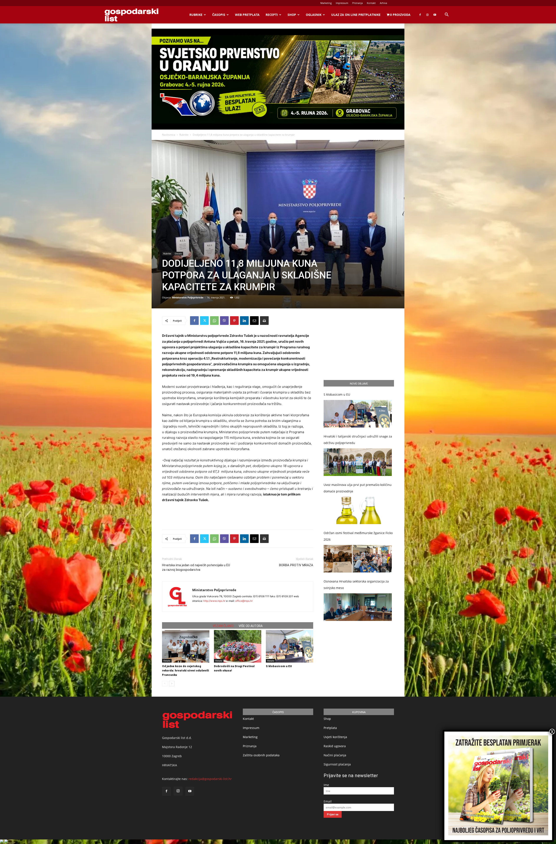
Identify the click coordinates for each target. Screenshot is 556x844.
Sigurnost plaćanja (337, 764)
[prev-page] (164, 683)
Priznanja (357, 3)
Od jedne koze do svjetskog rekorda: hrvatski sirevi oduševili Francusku (185, 670)
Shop (292, 15)
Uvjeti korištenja (335, 737)
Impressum (342, 3)
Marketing (326, 3)
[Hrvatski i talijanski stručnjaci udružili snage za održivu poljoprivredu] (358, 462)
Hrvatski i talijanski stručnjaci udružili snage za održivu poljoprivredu (358, 439)
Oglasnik (313, 15)
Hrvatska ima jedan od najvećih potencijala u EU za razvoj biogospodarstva (196, 567)
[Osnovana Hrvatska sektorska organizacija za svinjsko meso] (358, 607)
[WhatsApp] (214, 320)
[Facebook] (420, 14)
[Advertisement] (237, 515)
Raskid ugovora (335, 746)
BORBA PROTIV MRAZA (296, 565)
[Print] (264, 320)
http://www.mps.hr (214, 600)
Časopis (218, 15)
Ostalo (178, 253)
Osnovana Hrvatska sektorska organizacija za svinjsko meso (356, 584)
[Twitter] (204, 320)
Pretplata (330, 728)
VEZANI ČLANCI (223, 626)
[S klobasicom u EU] (289, 646)
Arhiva (383, 3)
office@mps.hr (244, 600)
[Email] (254, 320)
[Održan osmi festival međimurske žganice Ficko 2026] (358, 559)
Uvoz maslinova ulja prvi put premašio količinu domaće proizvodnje (358, 488)
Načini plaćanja (335, 755)
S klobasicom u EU (279, 666)
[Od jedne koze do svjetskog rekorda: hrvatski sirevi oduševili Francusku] (185, 646)
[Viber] (224, 320)
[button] (446, 15)
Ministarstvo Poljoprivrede (188, 297)
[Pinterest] (234, 320)
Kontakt (371, 3)
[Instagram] (427, 14)
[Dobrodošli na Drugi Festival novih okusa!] (237, 646)
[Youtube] (435, 14)
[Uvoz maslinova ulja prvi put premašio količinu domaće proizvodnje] (358, 510)
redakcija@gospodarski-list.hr (210, 779)
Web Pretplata (247, 15)
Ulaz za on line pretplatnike (356, 15)
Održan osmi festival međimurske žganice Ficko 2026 (358, 536)
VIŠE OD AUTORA (251, 626)
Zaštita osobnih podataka (261, 755)
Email (328, 801)
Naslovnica (168, 135)
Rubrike (195, 15)
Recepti (272, 15)
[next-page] (171, 683)
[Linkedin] (244, 320)
